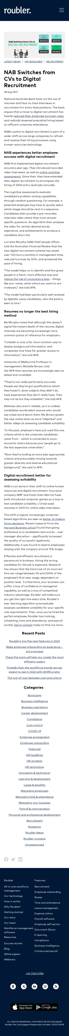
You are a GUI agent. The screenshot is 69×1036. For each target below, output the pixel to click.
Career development (34, 713)
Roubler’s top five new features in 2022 (34, 641)
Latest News (12, 61)
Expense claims (43, 913)
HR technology (34, 767)
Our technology (13, 895)
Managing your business (34, 802)
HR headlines (33, 61)
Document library (45, 929)
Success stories (13, 943)
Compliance (34, 719)
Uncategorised (34, 844)
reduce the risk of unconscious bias (26, 279)
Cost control (34, 725)
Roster (38, 897)
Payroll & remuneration (34, 808)
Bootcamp (34, 695)
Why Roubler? (12, 906)
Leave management (46, 907)
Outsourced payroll (46, 950)
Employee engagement (35, 737)
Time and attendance (47, 902)
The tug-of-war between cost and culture (34, 677)
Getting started (13, 911)
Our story (10, 917)
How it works (12, 901)
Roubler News (34, 832)
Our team (10, 922)
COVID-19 (34, 731)
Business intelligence (34, 701)
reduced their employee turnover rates (39, 116)
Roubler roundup (34, 838)
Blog (7, 948)
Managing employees (34, 790)
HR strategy (34, 761)
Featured (34, 749)
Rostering (34, 826)
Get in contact (23, 625)
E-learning (40, 934)
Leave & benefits (34, 785)
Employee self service (47, 924)
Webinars (9, 959)
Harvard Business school (20, 527)
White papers (12, 953)
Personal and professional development (34, 814)
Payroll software (44, 918)
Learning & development (34, 779)
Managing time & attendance (35, 796)
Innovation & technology (34, 772)
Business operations (34, 707)
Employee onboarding (34, 743)
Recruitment (54, 61)
